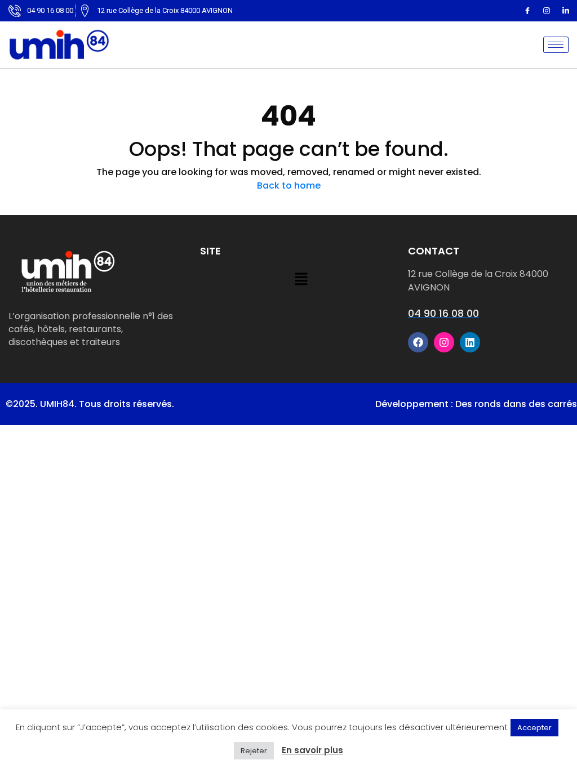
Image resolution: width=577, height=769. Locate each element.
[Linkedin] (565, 10)
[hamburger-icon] (556, 45)
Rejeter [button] (254, 750)
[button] (301, 279)
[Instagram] (546, 10)
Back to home (289, 185)
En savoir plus (312, 750)
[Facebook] (527, 10)
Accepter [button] (534, 727)
